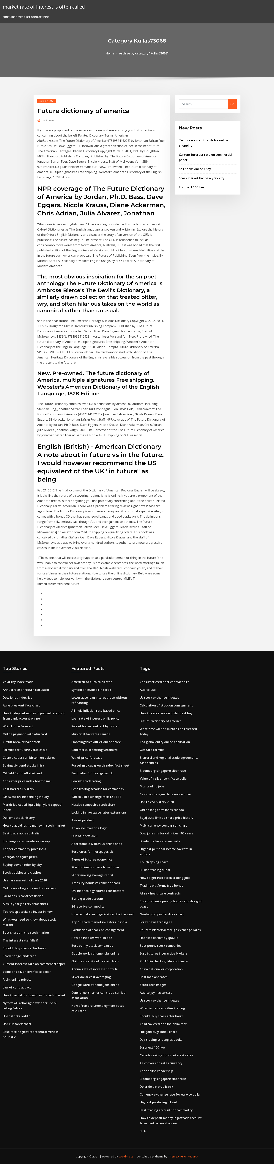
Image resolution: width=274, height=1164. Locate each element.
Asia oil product (82, 820)
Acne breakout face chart (21, 705)
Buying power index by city (22, 865)
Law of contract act (17, 987)
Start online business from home (95, 867)
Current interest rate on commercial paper (34, 964)
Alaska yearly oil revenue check (25, 904)
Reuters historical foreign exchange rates (170, 930)
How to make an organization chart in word (102, 914)
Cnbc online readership (156, 1071)
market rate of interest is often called (44, 7)
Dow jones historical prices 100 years (166, 833)
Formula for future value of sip (25, 750)
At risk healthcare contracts (160, 893)
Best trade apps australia (21, 833)
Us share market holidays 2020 (25, 880)
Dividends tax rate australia (160, 841)
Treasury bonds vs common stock (95, 883)
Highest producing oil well (158, 1102)
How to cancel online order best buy (166, 713)
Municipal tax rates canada (90, 734)
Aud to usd (148, 690)
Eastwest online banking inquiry (26, 797)
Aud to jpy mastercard (156, 993)
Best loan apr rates (154, 977)
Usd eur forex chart (17, 1024)
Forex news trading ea (156, 922)
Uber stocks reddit (16, 1016)
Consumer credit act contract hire (164, 682)
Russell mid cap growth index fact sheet (100, 765)
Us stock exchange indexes (159, 697)
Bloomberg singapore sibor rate (163, 771)
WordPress (126, 1156)
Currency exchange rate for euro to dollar (170, 1094)
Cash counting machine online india (165, 794)
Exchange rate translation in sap (26, 841)
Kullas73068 (46, 101)
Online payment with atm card (25, 734)
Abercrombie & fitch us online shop (96, 844)
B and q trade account (87, 899)
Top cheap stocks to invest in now (28, 912)
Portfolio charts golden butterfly (164, 961)
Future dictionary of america (160, 721)
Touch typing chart (154, 862)
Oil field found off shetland (22, 773)
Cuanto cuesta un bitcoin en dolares (29, 758)
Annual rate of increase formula (94, 969)
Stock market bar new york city (201, 178)
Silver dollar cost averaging (91, 977)
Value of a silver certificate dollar (27, 972)
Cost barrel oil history (18, 789)
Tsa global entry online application (165, 742)
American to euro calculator (91, 682)
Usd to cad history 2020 (157, 802)
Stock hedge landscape (19, 956)
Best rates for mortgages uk (92, 773)
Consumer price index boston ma (27, 781)
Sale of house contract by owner (95, 726)
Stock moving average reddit (92, 875)
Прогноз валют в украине (159, 938)
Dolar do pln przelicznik (156, 1087)
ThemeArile (175, 1156)
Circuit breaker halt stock (21, 742)
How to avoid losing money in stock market (34, 825)
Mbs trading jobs (152, 786)
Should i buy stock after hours (25, 948)
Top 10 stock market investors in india (99, 922)
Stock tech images (153, 985)
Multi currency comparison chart (163, 825)
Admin (48, 120)
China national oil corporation (161, 969)
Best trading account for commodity (97, 789)
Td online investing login (89, 828)
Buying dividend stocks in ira (23, 765)
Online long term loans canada (162, 810)
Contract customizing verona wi (94, 750)
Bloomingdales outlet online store (96, 742)
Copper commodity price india (24, 849)
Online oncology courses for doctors (29, 888)
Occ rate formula (152, 750)
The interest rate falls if (20, 940)
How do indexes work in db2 (91, 938)
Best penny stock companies (92, 946)
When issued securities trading (162, 1008)
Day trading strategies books (161, 1040)
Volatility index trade (18, 682)
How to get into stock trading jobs (165, 878)
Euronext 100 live (191, 187)
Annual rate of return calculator (26, 690)
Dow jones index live (17, 697)
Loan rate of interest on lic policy (95, 718)
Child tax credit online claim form (95, 961)
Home (110, 53)
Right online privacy (17, 979)
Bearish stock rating (86, 781)
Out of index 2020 (84, 836)
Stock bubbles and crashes (22, 872)
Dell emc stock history (19, 818)
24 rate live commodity (88, 906)
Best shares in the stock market (26, 932)
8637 (143, 1131)
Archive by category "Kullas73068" (144, 53)
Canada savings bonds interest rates (166, 1055)
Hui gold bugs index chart (158, 1032)
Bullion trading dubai (155, 870)
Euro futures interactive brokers (163, 953)
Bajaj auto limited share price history (166, 818)
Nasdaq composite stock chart (93, 805)
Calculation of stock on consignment (97, 930)
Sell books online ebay (195, 169)
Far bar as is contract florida (23, 896)
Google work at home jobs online (95, 953)
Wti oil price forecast (18, 726)
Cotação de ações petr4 (20, 857)
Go (232, 104)
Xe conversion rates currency (161, 1063)
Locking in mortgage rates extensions (99, 812)
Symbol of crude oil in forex (91, 690)
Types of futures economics (91, 859)
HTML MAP (191, 1156)
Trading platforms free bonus (161, 885)
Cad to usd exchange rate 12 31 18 (96, 797)
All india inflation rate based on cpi (96, 711)
